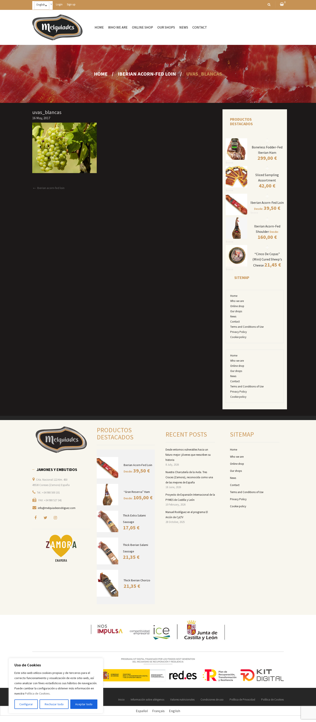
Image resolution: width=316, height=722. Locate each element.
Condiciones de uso (212, 699)
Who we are (237, 301)
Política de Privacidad (242, 699)
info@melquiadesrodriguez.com (56, 508)
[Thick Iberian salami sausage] (108, 551)
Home (100, 73)
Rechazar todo (54, 704)
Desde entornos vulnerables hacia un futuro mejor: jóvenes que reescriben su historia (188, 455)
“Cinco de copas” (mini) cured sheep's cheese (267, 259)
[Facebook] (35, 517)
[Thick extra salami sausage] (108, 521)
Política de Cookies (37, 693)
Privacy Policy (238, 332)
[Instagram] (55, 517)
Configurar (26, 704)
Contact (235, 321)
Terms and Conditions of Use (247, 327)
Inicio (121, 699)
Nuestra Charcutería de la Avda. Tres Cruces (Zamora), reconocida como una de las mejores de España (189, 477)
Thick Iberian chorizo (137, 580)
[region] (56, 685)
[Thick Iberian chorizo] (108, 583)
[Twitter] (45, 517)
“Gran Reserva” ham (137, 492)
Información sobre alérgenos (147, 699)
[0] (282, 4)
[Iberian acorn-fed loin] (108, 467)
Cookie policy (238, 337)
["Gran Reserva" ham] (108, 494)
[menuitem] (99, 27)
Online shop (237, 306)
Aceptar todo (83, 704)
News (233, 316)
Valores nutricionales (182, 699)
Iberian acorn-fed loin (147, 73)
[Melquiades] (61, 439)
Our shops (236, 311)
